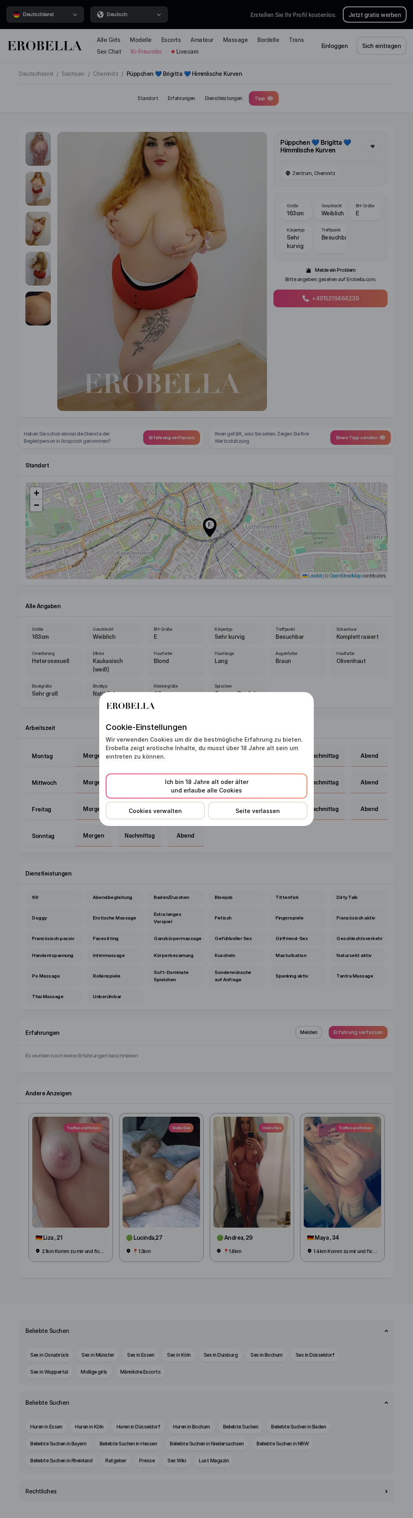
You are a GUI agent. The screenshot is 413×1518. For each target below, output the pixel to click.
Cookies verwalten (155, 810)
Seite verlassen (258, 810)
